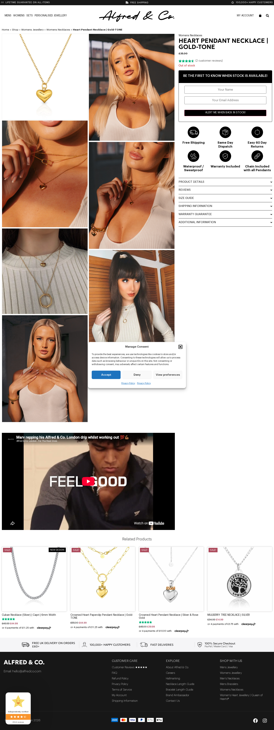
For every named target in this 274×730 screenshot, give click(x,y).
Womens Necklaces (58, 29)
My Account (245, 15)
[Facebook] (255, 720)
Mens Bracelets (229, 684)
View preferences (168, 374)
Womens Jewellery (32, 29)
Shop (15, 29)
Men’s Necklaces (230, 678)
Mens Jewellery (229, 667)
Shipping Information (125, 700)
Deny (137, 374)
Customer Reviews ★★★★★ (129, 667)
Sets (29, 15)
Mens (8, 15)
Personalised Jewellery (51, 15)
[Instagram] (264, 720)
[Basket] (260, 15)
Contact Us (173, 700)
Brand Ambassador (177, 695)
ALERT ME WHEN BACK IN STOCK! (225, 112)
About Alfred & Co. (177, 667)
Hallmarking (173, 678)
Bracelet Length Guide (179, 689)
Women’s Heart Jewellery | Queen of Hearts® (241, 697)
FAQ (114, 673)
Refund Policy (120, 678)
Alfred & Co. (24, 662)
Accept (106, 374)
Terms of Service (122, 689)
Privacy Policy (128, 383)
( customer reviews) (209, 60)
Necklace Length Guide (180, 684)
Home (5, 29)
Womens (19, 15)
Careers (170, 673)
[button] (180, 347)
